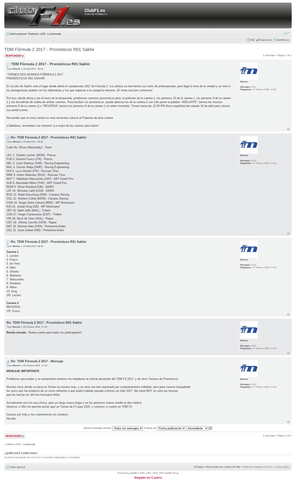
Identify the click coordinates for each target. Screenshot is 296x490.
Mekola (16, 69)
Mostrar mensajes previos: (98, 428)
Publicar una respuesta (10, 55)
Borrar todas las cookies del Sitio (223, 467)
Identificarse (283, 40)
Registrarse (266, 40)
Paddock (33, 34)
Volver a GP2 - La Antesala (21, 444)
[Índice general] (45, 16)
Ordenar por (151, 428)
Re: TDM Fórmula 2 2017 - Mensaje (37, 361)
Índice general (18, 34)
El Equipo (199, 467)
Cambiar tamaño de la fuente (286, 33)
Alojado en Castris (148, 477)
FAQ (252, 40)
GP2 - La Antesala (51, 34)
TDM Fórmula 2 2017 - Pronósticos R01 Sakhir (49, 49)
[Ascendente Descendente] (200, 428)
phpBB (133, 473)
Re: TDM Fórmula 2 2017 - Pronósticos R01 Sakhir (48, 137)
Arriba (288, 129)
